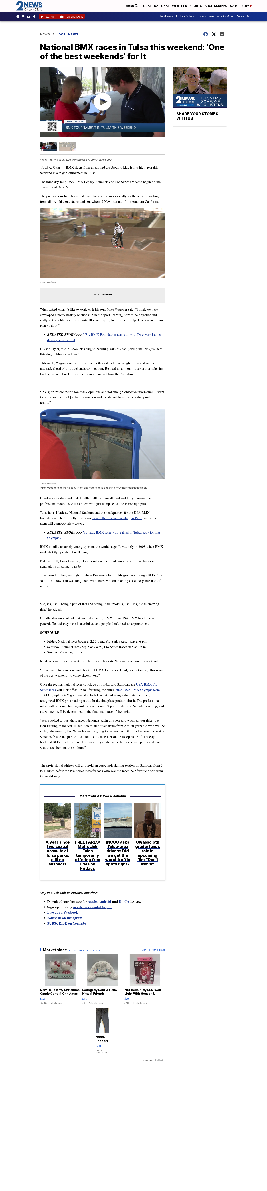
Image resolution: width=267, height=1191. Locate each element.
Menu (130, 5)
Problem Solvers (185, 16)
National (161, 6)
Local (146, 6)
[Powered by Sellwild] (160, 1060)
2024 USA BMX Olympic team (137, 689)
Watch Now (239, 6)
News (45, 34)
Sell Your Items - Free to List (84, 950)
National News (206, 16)
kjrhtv (18, 16)
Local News (166, 16)
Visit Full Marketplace (153, 950)
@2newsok (35, 16)
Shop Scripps (216, 6)
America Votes (225, 16)
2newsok (24, 16)
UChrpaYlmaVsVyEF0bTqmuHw (29, 16)
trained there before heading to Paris (117, 518)
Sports (196, 6)
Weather (179, 6)
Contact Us (243, 16)
